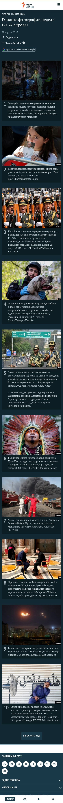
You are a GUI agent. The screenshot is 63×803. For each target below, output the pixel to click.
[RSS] (47, 764)
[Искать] (53, 799)
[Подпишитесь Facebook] (12, 764)
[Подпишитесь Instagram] (40, 764)
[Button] (10, 38)
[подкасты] (24, 799)
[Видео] (39, 799)
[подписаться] (5, 771)
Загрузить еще (31, 736)
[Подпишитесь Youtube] (26, 764)
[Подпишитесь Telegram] (33, 764)
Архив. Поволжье (13, 14)
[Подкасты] (54, 764)
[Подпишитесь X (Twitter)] (19, 764)
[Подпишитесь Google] (5, 764)
